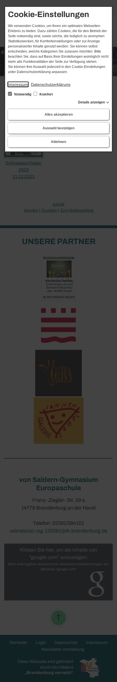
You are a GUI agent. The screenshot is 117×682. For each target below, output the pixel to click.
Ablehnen (58, 142)
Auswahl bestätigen (58, 128)
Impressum (18, 84)
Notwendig (22, 94)
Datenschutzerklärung (50, 84)
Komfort (46, 94)
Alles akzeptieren (59, 115)
